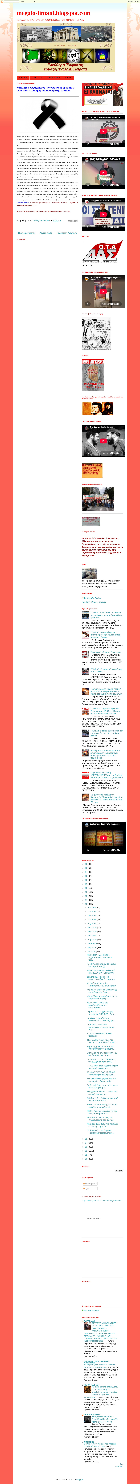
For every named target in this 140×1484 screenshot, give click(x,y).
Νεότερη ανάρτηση (26, 233)
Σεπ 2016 (92, 919)
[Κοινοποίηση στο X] (73, 221)
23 (86, 876)
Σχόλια (88, 1188)
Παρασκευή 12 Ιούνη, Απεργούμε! (105, 652)
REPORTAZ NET (92, 1385)
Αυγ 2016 (92, 923)
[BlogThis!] (71, 221)
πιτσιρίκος (89, 1442)
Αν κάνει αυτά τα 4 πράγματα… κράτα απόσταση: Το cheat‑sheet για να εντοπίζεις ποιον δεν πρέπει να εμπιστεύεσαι (101, 1392)
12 (86, 1151)
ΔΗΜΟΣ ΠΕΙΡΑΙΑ (53, 78)
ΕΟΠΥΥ (68, 78)
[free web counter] (90, 1311)
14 (86, 1143)
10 (86, 1159)
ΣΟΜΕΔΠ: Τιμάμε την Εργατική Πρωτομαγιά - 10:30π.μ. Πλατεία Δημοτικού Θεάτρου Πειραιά (105, 711)
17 (86, 900)
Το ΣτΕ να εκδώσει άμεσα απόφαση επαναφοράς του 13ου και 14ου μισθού (106, 733)
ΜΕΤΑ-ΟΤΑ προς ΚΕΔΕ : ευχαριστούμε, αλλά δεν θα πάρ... (100, 957)
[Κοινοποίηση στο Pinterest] (77, 221)
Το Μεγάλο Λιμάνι (92, 598)
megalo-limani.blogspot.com (53, 12)
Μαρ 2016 (92, 943)
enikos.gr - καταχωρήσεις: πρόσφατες (97, 1362)
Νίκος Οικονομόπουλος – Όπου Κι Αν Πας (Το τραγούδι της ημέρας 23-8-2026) (104, 1419)
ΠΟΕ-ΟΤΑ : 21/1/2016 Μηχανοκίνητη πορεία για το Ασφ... (100, 1027)
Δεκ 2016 (92, 907)
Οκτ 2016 (92, 915)
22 (86, 880)
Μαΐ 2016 (92, 935)
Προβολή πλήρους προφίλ (94, 602)
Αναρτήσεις (90, 1184)
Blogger (79, 1479)
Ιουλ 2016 (92, 927)
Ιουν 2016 (92, 931)
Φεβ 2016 (92, 947)
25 (86, 868)
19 (86, 892)
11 (86, 1155)
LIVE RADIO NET (92, 1414)
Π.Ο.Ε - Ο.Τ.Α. (37, 78)
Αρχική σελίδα (46, 233)
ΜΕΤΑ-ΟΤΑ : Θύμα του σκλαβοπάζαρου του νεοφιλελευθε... (97, 1005)
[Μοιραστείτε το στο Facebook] (75, 221)
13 (86, 1147)
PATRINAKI (89, 1321)
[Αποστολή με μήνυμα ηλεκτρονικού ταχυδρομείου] (69, 221)
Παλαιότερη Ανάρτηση (67, 233)
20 (86, 888)
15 (86, 1139)
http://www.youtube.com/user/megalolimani (101, 1200)
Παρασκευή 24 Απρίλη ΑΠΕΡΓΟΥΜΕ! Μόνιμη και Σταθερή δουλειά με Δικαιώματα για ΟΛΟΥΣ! (106, 775)
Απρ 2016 (92, 939)
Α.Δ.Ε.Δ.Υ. (23, 78)
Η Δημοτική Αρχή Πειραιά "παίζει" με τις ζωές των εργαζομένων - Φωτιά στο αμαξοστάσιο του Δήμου (106, 691)
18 (86, 896)
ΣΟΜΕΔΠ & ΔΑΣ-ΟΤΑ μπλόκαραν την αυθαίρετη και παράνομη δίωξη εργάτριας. (106, 615)
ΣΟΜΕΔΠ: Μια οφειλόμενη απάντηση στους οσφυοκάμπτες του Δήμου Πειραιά (105, 634)
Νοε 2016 (92, 911)
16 (86, 904)
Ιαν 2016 (92, 951)
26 (86, 864)
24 (86, 872)
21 (86, 884)
